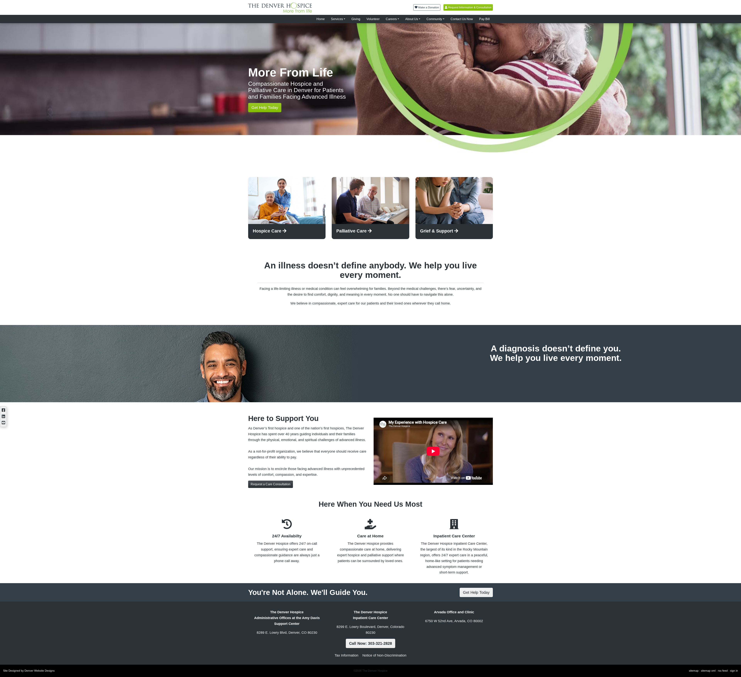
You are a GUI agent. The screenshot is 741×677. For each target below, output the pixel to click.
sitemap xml (708, 670)
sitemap (694, 670)
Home (320, 19)
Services (337, 19)
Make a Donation (428, 7)
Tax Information (346, 655)
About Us (411, 19)
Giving (355, 19)
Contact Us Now (462, 19)
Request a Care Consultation (270, 484)
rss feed (723, 670)
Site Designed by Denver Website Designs (29, 670)
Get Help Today (264, 107)
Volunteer (373, 19)
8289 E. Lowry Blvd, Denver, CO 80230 (287, 633)
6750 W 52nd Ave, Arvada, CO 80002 (454, 621)
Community (434, 19)
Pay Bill (484, 19)
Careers (391, 19)
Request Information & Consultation (469, 7)
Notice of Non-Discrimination (384, 655)
